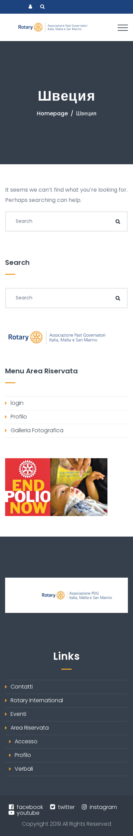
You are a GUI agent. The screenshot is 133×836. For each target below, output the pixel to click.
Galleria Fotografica (37, 430)
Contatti (22, 687)
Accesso (26, 741)
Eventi (18, 714)
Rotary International (37, 700)
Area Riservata (30, 728)
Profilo (19, 417)
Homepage (52, 113)
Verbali (24, 769)
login (17, 403)
